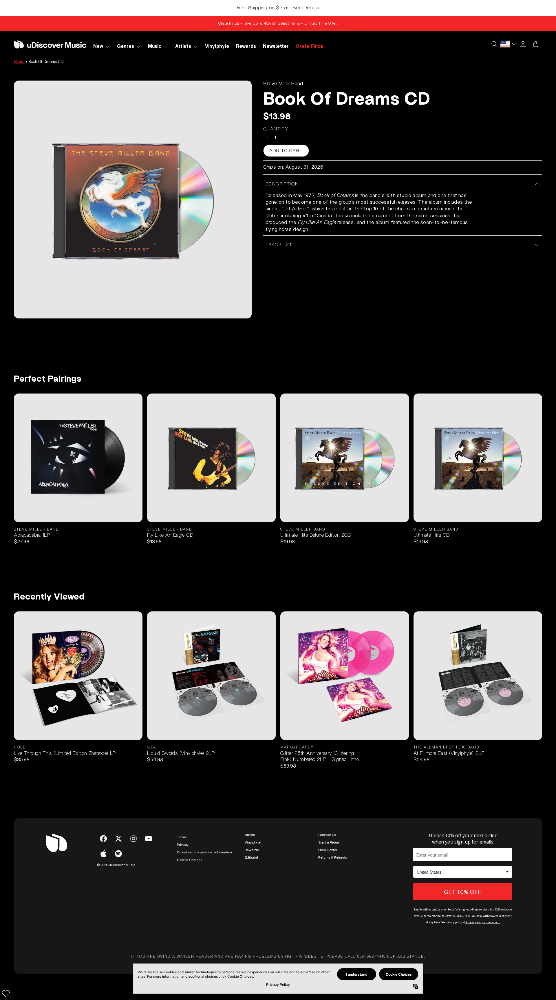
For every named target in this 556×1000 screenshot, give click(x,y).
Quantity (276, 129)
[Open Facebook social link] (103, 838)
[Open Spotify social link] (118, 853)
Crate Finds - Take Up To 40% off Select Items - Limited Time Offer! (278, 23)
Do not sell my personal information (204, 852)
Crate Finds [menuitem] (309, 46)
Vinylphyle (253, 842)
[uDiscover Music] (50, 44)
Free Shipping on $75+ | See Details (278, 7)
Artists (250, 835)
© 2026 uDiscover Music (116, 865)
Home (19, 62)
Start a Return (329, 842)
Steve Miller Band (283, 83)
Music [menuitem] (154, 46)
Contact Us (327, 835)
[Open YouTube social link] (148, 838)
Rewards (252, 850)
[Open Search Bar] (494, 44)
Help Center (327, 850)
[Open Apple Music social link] (103, 853)
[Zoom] (133, 199)
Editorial (251, 857)
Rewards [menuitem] (246, 46)
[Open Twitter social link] (118, 838)
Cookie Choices (189, 859)
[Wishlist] (6, 993)
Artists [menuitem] (183, 46)
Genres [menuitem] (125, 46)
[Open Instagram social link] (133, 838)
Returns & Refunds (332, 857)
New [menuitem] (98, 46)
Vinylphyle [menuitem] (217, 46)
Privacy (183, 844)
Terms (181, 837)
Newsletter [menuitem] (276, 46)
